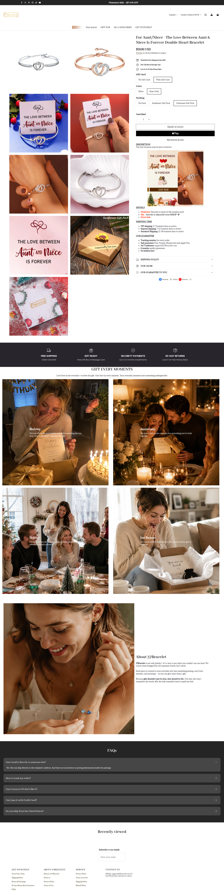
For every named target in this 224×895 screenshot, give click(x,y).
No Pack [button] (142, 103)
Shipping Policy (17, 878)
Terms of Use (49, 885)
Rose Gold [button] (154, 91)
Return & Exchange (19, 882)
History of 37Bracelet (51, 874)
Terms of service (82, 878)
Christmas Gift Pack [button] (185, 103)
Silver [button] (141, 91)
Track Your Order (18, 874)
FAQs (14, 889)
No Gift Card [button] (144, 79)
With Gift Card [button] (163, 79)
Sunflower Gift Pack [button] (161, 103)
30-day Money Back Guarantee (23, 885)
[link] (105, 27)
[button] (205, 14)
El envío (139, 53)
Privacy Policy (49, 882)
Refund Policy (81, 885)
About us (47, 878)
